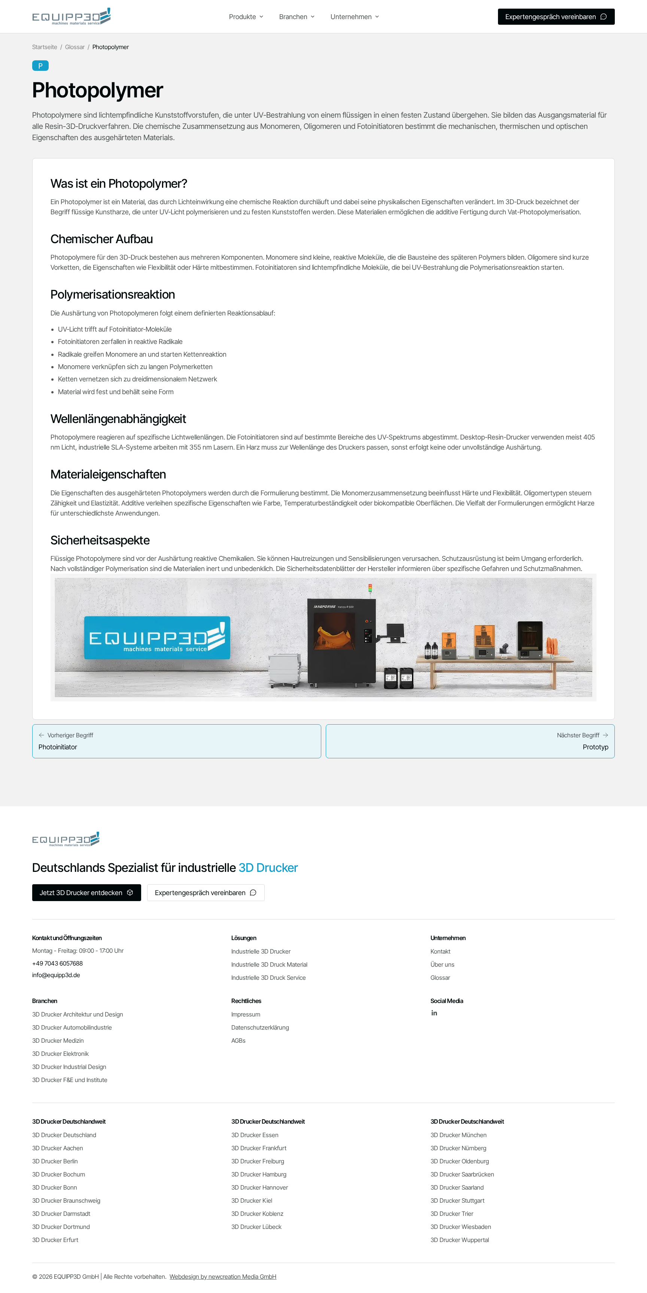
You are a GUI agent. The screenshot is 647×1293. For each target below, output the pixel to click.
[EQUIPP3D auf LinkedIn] (434, 1012)
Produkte (242, 17)
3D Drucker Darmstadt (61, 1213)
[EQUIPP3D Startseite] (71, 16)
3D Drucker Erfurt (55, 1240)
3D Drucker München (459, 1135)
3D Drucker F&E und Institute (69, 1080)
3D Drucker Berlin (55, 1161)
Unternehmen (351, 17)
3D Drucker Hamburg (258, 1174)
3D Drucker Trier (452, 1213)
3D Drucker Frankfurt (258, 1148)
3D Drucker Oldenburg (460, 1161)
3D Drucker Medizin (58, 1040)
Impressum (245, 1014)
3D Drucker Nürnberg (458, 1148)
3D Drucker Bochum (58, 1174)
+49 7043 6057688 (57, 963)
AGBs (238, 1040)
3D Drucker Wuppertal (460, 1240)
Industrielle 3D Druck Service (268, 977)
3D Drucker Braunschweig (66, 1200)
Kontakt (440, 951)
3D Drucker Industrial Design (69, 1066)
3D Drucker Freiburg (257, 1161)
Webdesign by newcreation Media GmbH (223, 1276)
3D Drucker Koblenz (257, 1213)
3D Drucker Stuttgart (458, 1200)
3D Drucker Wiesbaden (461, 1226)
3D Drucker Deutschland (64, 1135)
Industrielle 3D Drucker (261, 951)
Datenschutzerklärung (260, 1027)
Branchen (293, 17)
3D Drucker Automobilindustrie (72, 1027)
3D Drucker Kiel (251, 1200)
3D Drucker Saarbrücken (462, 1174)
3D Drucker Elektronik (60, 1053)
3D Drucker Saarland (457, 1187)
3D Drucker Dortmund (61, 1226)
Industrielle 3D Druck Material (269, 964)
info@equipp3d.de (56, 975)
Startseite (44, 47)
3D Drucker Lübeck (256, 1226)
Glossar (75, 47)
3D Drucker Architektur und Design (77, 1014)
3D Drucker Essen (255, 1135)
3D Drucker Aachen (57, 1148)
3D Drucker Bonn (54, 1187)
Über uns (443, 964)
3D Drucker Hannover (259, 1187)
